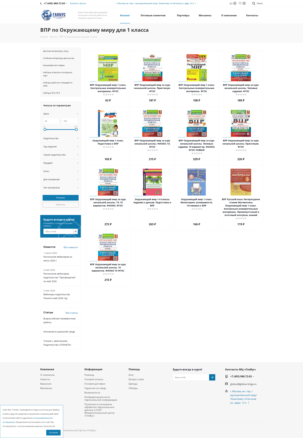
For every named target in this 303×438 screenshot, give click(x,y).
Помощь (89, 374)
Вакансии (45, 383)
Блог (131, 374)
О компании (47, 374)
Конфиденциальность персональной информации (100, 398)
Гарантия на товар (95, 388)
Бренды (133, 383)
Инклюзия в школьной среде (59, 331)
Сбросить (60, 204)
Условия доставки (94, 383)
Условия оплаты (93, 379)
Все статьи (72, 312)
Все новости (71, 247)
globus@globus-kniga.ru (243, 384)
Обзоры (133, 388)
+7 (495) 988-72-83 (241, 376)
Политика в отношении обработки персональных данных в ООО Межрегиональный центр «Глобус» (99, 410)
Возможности (92, 392)
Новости (45, 379)
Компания (47, 369)
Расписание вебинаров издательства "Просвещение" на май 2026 (59, 277)
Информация (93, 369)
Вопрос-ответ (136, 379)
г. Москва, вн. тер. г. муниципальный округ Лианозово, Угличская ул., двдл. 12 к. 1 (156, 3)
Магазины (46, 388)
